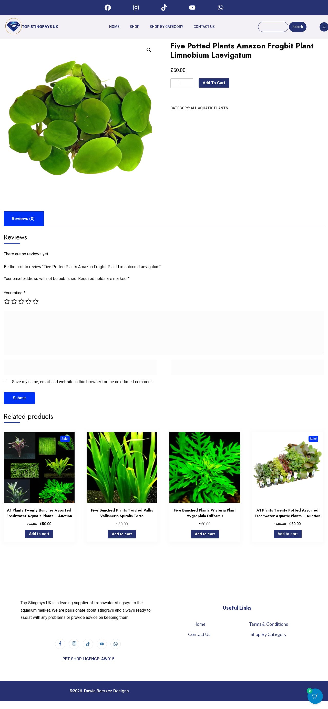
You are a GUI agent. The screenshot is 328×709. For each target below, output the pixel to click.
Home (114, 27)
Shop (134, 27)
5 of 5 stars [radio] (36, 301)
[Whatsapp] (220, 7)
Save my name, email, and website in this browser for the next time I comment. (82, 381)
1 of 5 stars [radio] (7, 301)
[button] (148, 50)
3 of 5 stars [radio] (21, 301)
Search (298, 27)
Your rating (14, 292)
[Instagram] (135, 7)
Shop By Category (166, 27)
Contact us (204, 27)
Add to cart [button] (39, 533)
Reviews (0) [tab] (23, 218)
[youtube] (102, 644)
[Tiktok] (164, 7)
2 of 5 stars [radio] (14, 301)
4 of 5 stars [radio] (28, 301)
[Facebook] (107, 7)
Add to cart (214, 82)
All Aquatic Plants (209, 108)
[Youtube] (192, 7)
